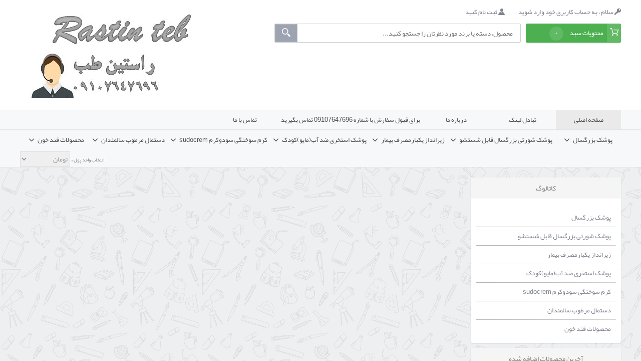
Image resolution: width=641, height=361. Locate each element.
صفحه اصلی (588, 119)
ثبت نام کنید (481, 12)
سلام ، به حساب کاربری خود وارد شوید (566, 12)
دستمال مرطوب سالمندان (579, 310)
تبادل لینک (522, 119)
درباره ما (456, 119)
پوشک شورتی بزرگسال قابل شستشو (564, 236)
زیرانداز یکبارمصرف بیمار (579, 254)
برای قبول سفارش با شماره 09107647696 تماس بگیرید (350, 119)
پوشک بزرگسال (591, 217)
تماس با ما (245, 119)
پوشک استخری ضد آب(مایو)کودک (568, 273)
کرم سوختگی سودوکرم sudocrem (567, 291)
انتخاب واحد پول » (87, 160)
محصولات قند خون (587, 328)
